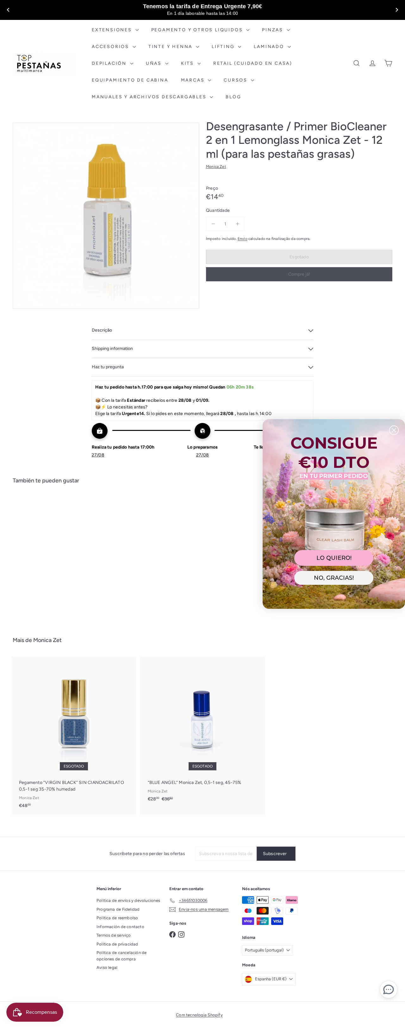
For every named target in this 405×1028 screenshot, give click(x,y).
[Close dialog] (394, 430)
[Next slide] (397, 9)
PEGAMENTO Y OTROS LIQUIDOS (198, 30)
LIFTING (224, 46)
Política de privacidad (117, 944)
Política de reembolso (117, 917)
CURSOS (236, 80)
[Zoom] (106, 216)
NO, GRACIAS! (334, 577)
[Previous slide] (8, 9)
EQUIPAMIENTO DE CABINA (130, 80)
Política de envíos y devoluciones (128, 900)
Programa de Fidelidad (118, 909)
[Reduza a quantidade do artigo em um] (213, 224)
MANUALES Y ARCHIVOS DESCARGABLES (150, 97)
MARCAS (194, 80)
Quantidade (218, 210)
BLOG (233, 97)
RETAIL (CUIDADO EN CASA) (252, 63)
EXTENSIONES (113, 30)
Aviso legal (107, 967)
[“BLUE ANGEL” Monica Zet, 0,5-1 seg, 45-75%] (202, 732)
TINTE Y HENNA (171, 46)
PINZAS (273, 30)
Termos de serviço (114, 935)
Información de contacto (120, 926)
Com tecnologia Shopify (199, 1015)
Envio (242, 238)
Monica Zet (47, 640)
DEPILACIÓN (110, 63)
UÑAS (155, 63)
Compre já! (299, 274)
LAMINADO (270, 46)
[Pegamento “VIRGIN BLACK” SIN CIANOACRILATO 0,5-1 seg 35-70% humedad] (74, 736)
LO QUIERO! (334, 557)
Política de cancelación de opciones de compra (121, 955)
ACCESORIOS (111, 46)
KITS (188, 63)
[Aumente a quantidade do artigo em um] (237, 224)
